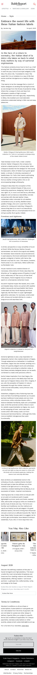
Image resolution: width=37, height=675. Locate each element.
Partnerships (28, 673)
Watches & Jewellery (21, 8)
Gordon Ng (7, 28)
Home (3, 16)
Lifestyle (5, 8)
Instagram (10, 661)
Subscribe (18, 650)
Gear (33, 8)
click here (25, 626)
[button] (3, 4)
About (7, 669)
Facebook (19, 661)
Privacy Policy (17, 673)
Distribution (7, 673)
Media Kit (28, 669)
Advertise (20, 669)
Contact (13, 669)
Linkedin (27, 661)
